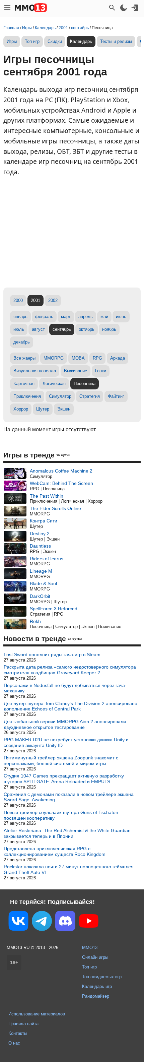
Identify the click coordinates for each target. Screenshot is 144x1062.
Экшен (63, 409)
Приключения (27, 396)
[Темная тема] (123, 7)
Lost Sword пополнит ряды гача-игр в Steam (52, 654)
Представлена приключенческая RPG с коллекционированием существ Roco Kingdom (54, 851)
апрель (85, 316)
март (66, 316)
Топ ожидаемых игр (102, 976)
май (104, 316)
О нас (14, 1043)
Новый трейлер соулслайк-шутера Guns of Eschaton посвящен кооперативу (61, 815)
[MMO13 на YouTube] (89, 922)
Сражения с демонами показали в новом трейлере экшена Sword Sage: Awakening (69, 797)
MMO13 (89, 947)
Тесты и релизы (116, 41)
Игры (12, 41)
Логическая (54, 383)
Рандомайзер (95, 996)
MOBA (78, 358)
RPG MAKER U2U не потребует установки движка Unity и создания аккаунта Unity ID (66, 742)
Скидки (55, 41)
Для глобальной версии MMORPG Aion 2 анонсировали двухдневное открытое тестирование (65, 724)
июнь (121, 316)
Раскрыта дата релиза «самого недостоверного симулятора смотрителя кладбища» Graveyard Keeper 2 (70, 669)
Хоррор (20, 409)
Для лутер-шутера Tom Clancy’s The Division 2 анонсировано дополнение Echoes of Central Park (70, 706)
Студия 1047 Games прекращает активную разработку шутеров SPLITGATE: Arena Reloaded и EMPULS (64, 778)
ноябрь (109, 329)
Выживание (75, 370)
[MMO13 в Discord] (65, 922)
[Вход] (135, 7)
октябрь (86, 329)
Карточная (23, 383)
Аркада (117, 358)
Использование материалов (36, 1013)
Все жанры (24, 358)
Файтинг (116, 396)
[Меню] (7, 7)
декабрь (21, 342)
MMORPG (54, 358)
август (38, 329)
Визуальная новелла (34, 370)
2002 (53, 300)
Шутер (42, 409)
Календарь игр (97, 986)
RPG (97, 358)
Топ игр (32, 41)
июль (18, 329)
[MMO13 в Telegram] (42, 922)
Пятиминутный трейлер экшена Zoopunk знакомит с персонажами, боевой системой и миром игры (61, 760)
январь (20, 316)
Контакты (17, 1033)
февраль (44, 316)
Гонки (100, 370)
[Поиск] (112, 7)
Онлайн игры (95, 957)
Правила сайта (23, 1023)
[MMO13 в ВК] (18, 922)
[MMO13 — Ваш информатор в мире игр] (31, 7)
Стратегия (89, 396)
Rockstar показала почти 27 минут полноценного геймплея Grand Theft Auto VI (69, 869)
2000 (18, 300)
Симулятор (60, 396)
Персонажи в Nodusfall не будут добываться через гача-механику (65, 688)
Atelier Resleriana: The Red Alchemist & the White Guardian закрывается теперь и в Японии (67, 833)
